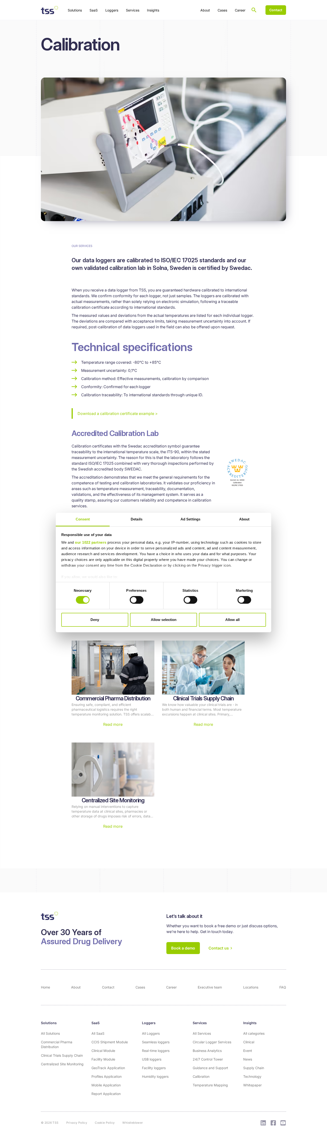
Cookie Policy (105, 1122)
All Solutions (50, 1033)
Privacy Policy (76, 1122)
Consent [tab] (83, 519)
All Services (202, 1033)
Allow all (232, 620)
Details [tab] (136, 519)
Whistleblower (132, 1122)
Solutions (49, 1023)
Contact (108, 987)
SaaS (95, 1023)
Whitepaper (252, 1085)
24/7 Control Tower (208, 1059)
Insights (250, 1023)
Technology (252, 1076)
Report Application (106, 1094)
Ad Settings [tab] (190, 519)
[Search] (254, 10)
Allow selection (163, 620)
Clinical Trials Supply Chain (62, 1055)
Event (247, 1051)
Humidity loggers (155, 1076)
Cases (222, 10)
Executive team (210, 987)
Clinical (248, 1042)
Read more (113, 724)
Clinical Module (103, 1051)
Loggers (149, 1023)
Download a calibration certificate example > (118, 413)
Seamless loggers (155, 1042)
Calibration (201, 1076)
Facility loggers (154, 1068)
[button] (75, 10)
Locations (250, 987)
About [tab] (244, 519)
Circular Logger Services (212, 1042)
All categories (254, 1033)
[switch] (136, 600)
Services (200, 1023)
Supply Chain (253, 1068)
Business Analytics (207, 1051)
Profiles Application (106, 1076)
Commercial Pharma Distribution (56, 1044)
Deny (94, 620)
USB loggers (151, 1059)
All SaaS (97, 1033)
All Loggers (151, 1033)
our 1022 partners (91, 542)
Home (45, 987)
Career (240, 10)
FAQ (282, 987)
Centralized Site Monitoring (62, 1064)
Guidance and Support (210, 1068)
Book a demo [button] (183, 948)
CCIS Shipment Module (109, 1042)
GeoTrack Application (108, 1068)
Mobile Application (106, 1085)
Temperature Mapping (210, 1085)
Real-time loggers (155, 1051)
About (205, 10)
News (247, 1059)
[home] (49, 10)
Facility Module (103, 1059)
